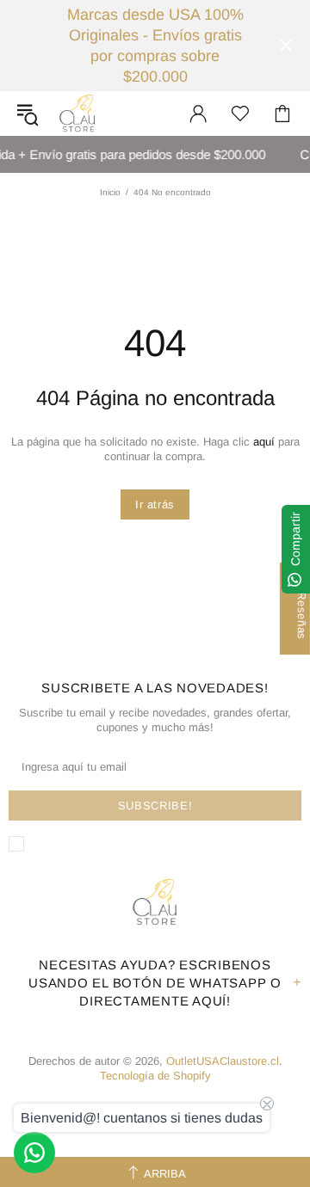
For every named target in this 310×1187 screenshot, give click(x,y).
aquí (264, 441)
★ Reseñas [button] (301, 608)
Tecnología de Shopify (155, 1075)
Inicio (110, 192)
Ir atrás (155, 504)
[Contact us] (34, 1152)
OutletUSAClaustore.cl (77, 113)
